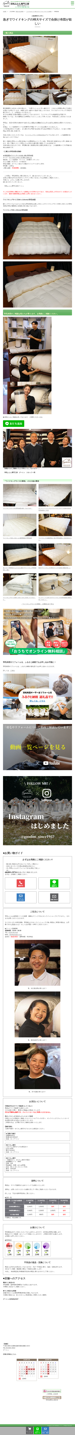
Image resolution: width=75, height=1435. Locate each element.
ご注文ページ (15, 924)
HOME (4, 11)
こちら (12, 670)
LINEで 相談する (37, 1432)
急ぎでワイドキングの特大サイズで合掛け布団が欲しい (55, 568)
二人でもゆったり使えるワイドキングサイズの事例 (38, 11)
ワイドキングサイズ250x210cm (35, 135)
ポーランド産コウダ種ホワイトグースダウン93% (41, 122)
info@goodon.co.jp (15, 934)
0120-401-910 (13, 932)
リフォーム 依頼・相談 (45, 1432)
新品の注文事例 (19, 11)
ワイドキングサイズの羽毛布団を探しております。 (17, 508)
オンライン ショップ (29, 1432)
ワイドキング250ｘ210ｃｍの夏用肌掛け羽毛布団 (17, 538)
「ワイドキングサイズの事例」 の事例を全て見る (37, 604)
